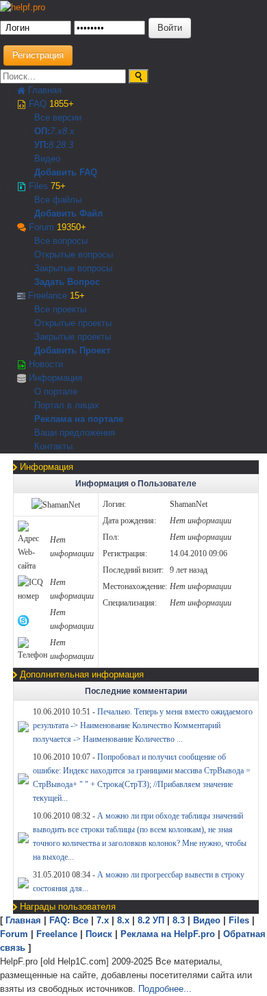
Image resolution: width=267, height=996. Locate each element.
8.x (68, 131)
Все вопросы (61, 241)
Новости (44, 364)
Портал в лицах (66, 405)
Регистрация (38, 55)
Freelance (55, 295)
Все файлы (57, 200)
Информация (54, 378)
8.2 (55, 145)
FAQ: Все (68, 920)
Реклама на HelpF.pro (167, 934)
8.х (123, 920)
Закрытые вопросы (73, 268)
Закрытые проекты (72, 337)
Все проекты (60, 309)
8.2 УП (151, 920)
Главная (43, 90)
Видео (47, 158)
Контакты (53, 446)
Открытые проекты (73, 323)
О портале (55, 391)
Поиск (99, 934)
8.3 (67, 145)
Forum (56, 227)
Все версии (57, 117)
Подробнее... (165, 989)
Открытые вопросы (73, 254)
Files (46, 186)
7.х (56, 131)
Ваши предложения (74, 432)
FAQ (50, 104)
